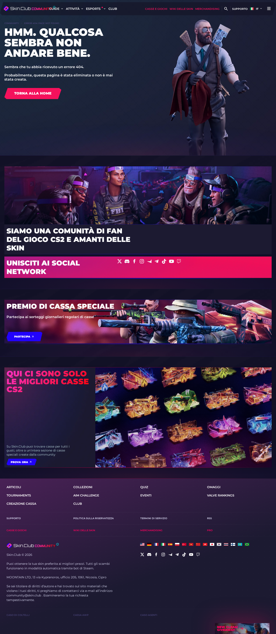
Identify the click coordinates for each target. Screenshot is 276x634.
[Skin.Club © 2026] (33, 545)
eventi (145, 495)
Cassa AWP (81, 615)
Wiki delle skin (181, 8)
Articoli (14, 487)
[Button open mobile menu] (269, 8)
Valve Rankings (220, 495)
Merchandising (207, 8)
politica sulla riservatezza (93, 518)
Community (11, 23)
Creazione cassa (21, 504)
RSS (209, 518)
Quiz (144, 487)
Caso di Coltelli (18, 615)
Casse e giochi (156, 8)
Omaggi (213, 487)
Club (112, 9)
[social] (142, 554)
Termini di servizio (153, 518)
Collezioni (82, 487)
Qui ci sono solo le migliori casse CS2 (48, 381)
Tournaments (19, 495)
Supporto (240, 8)
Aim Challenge (86, 495)
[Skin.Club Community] (29, 8)
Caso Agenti (148, 615)
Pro (210, 530)
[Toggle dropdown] (62, 8)
